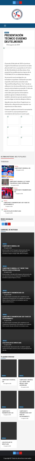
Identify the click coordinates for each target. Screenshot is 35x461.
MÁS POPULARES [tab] (20, 157)
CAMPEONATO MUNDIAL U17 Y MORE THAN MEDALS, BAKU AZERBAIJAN (20, 182)
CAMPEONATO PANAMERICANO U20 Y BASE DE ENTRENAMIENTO (16, 317)
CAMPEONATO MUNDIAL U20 (22, 168)
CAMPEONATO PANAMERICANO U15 (13, 293)
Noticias (6, 32)
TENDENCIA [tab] (4, 161)
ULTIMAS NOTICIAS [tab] (7, 157)
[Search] (32, 25)
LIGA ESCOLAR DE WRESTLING (12, 211)
